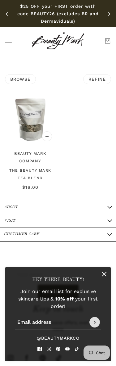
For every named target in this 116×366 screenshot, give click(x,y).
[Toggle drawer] (8, 41)
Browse (20, 79)
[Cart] (107, 41)
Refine (97, 79)
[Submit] (94, 322)
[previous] (6, 14)
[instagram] (48, 349)
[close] (104, 274)
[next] (109, 14)
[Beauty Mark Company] (58, 40)
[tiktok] (76, 349)
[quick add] (47, 136)
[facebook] (39, 349)
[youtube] (67, 349)
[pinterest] (58, 349)
